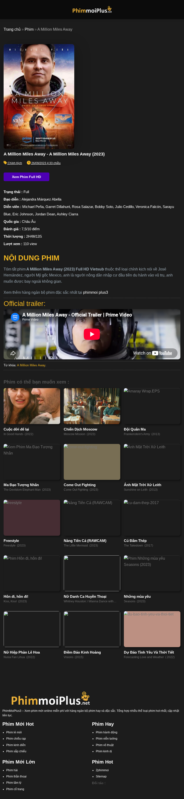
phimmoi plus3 (95, 292)
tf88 (94, 789)
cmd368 (119, 789)
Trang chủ (12, 29)
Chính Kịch (15, 163)
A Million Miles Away (31, 365)
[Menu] (6, 9)
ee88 (162, 789)
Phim (29, 29)
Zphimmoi (102, 770)
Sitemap (101, 776)
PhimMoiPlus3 (11, 711)
